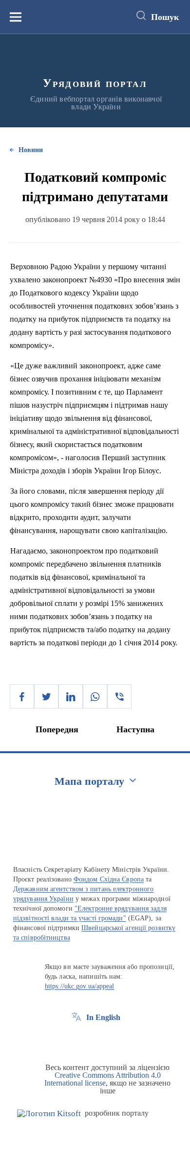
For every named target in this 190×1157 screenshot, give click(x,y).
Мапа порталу (89, 781)
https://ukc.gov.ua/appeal (79, 986)
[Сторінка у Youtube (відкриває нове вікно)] (112, 1039)
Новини (31, 150)
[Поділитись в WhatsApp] (95, 696)
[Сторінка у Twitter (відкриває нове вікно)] (94, 1039)
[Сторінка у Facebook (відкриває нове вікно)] (76, 1039)
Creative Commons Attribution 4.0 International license (102, 1079)
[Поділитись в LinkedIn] (70, 696)
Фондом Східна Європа (109, 879)
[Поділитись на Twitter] (46, 696)
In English (103, 1017)
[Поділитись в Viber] (119, 696)
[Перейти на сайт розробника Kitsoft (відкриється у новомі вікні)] (49, 1113)
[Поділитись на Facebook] (22, 696)
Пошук (165, 17)
